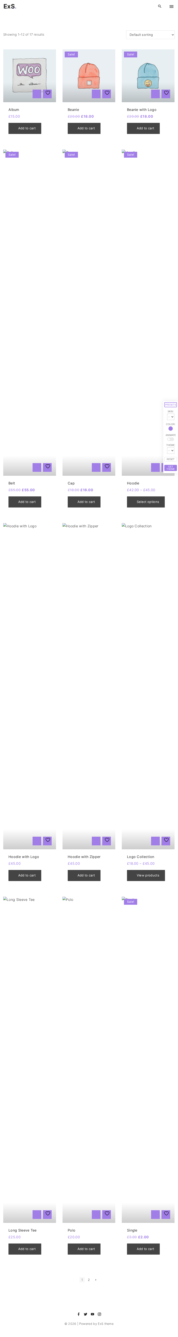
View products (148, 875)
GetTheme (170, 467)
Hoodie (133, 483)
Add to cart (27, 128)
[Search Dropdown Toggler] (160, 6)
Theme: (170, 445)
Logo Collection (140, 857)
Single (132, 1230)
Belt (11, 483)
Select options (148, 502)
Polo (71, 1230)
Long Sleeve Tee (22, 1230)
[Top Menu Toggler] (171, 6)
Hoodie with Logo (23, 857)
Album (13, 109)
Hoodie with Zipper (84, 857)
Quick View (37, 94)
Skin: (171, 411)
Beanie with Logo (142, 109)
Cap (71, 483)
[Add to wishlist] (47, 94)
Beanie (73, 109)
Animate (171, 435)
